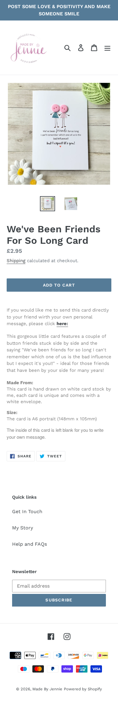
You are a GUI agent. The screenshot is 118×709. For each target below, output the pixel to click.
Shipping (16, 260)
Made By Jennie (47, 689)
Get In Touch (27, 511)
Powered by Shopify (83, 689)
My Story (22, 528)
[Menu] (107, 48)
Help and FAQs (29, 544)
